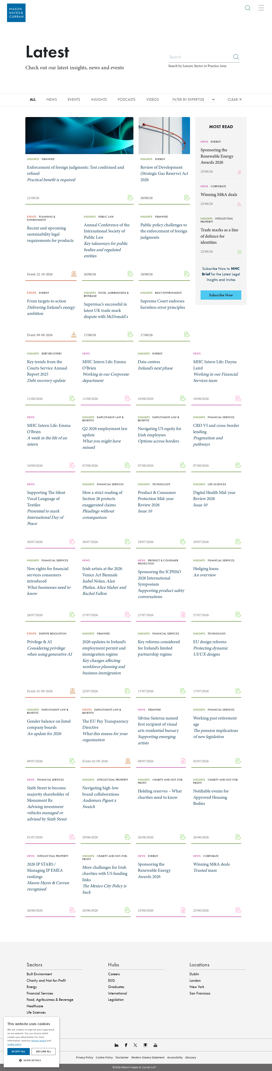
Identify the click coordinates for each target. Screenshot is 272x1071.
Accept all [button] (19, 1051)
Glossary (190, 1057)
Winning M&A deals (219, 194)
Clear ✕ (235, 99)
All (33, 99)
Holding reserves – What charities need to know (160, 794)
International (117, 993)
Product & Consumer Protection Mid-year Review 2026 (157, 501)
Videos (152, 99)
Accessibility (174, 1057)
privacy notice (38, 1040)
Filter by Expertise (188, 99)
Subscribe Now (221, 295)
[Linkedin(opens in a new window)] (116, 1045)
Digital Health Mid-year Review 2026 (214, 498)
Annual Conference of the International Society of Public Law (107, 240)
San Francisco (199, 993)
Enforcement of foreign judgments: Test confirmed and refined (75, 173)
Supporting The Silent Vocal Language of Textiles (46, 508)
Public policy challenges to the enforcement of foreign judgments (163, 231)
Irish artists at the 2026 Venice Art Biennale (104, 581)
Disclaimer (122, 1057)
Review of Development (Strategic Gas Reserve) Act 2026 (164, 173)
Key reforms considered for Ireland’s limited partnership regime (159, 648)
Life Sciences (36, 1012)
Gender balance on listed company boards (49, 727)
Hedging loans (206, 572)
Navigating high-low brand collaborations (100, 797)
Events (74, 99)
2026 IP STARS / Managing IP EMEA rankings (48, 876)
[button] (31, 1060)
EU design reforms (210, 648)
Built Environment (39, 974)
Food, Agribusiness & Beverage (50, 999)
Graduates (116, 987)
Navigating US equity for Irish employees (159, 435)
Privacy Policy (84, 1057)
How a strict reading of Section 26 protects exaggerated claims (102, 504)
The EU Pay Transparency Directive (105, 730)
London (195, 980)
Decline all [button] (43, 1051)
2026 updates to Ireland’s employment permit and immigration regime (104, 657)
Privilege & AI (49, 648)
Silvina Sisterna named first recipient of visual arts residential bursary (158, 730)
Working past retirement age (215, 727)
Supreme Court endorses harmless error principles (162, 304)
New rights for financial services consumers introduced (48, 581)
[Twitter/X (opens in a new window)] (135, 1045)
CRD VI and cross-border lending (216, 434)
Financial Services (40, 993)
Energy (32, 987)
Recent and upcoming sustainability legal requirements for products (50, 234)
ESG (111, 980)
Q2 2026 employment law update (104, 438)
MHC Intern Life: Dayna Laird (215, 371)
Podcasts (126, 99)
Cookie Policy (104, 1057)
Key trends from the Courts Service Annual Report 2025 (47, 371)
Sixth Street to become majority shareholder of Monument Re (48, 803)
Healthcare (35, 1006)
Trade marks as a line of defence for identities (219, 236)
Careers (114, 974)
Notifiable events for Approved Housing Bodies (211, 797)
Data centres (155, 365)
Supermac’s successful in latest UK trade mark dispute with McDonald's (106, 310)
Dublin (194, 974)
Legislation (116, 999)
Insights (99, 99)
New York (196, 987)
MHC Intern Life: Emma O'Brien (105, 371)
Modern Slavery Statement (147, 1057)
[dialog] (31, 1042)
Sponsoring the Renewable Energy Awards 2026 (217, 156)
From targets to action (51, 307)
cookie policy (14, 1044)
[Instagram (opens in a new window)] (145, 1045)
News (51, 99)
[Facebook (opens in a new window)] (126, 1045)
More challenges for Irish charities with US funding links (104, 879)
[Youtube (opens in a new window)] (155, 1045)
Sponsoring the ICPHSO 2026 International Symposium (161, 584)
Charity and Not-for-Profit (46, 980)
